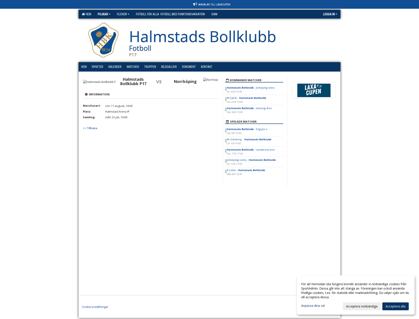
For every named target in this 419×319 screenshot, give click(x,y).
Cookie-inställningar (95, 307)
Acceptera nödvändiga (362, 306)
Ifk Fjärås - (246, 97)
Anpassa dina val (313, 306)
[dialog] (356, 295)
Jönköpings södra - (251, 159)
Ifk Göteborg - (249, 139)
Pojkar (103, 14)
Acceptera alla (395, 306)
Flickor (122, 14)
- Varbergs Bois (249, 108)
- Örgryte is (247, 129)
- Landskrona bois (251, 149)
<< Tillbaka (90, 128)
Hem (87, 14)
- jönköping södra (251, 87)
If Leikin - (246, 170)
